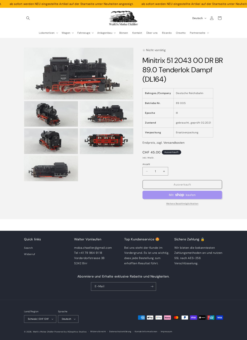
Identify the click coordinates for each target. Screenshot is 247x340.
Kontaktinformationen (146, 331)
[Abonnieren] (152, 286)
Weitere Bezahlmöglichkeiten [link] (182, 203)
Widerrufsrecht (98, 331)
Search (28, 247)
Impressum (166, 331)
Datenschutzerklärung (120, 331)
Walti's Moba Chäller (43, 331)
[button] (28, 18)
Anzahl (146, 164)
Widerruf (29, 254)
